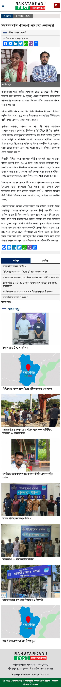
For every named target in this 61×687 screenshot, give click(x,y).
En (56, 5)
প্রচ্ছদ (8, 15)
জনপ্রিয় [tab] (45, 260)
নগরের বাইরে (24, 16)
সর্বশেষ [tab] (16, 260)
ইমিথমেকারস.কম (30, 684)
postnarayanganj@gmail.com (34, 674)
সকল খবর (5, 302)
